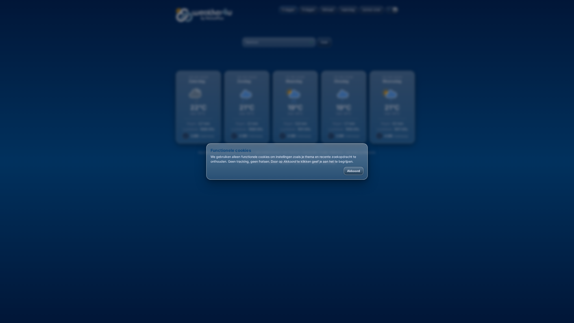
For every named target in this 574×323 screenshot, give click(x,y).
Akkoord (353, 171)
